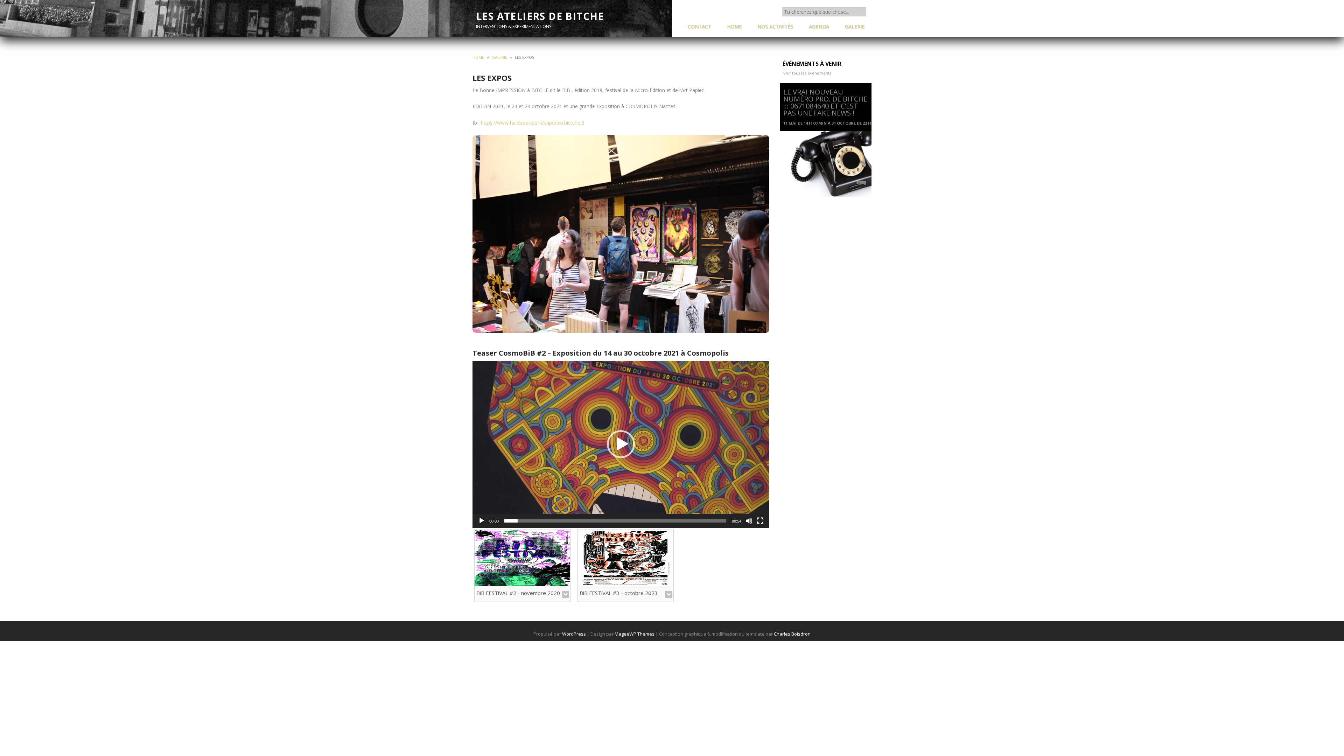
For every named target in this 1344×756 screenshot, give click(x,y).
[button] (621, 444)
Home (478, 57)
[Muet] (749, 520)
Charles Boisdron (792, 634)
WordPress (574, 634)
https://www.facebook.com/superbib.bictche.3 (532, 122)
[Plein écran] (760, 520)
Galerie (499, 57)
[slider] (615, 521)
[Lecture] (481, 520)
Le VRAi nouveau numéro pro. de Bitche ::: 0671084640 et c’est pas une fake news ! (825, 102)
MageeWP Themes (634, 634)
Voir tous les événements (807, 73)
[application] (620, 444)
